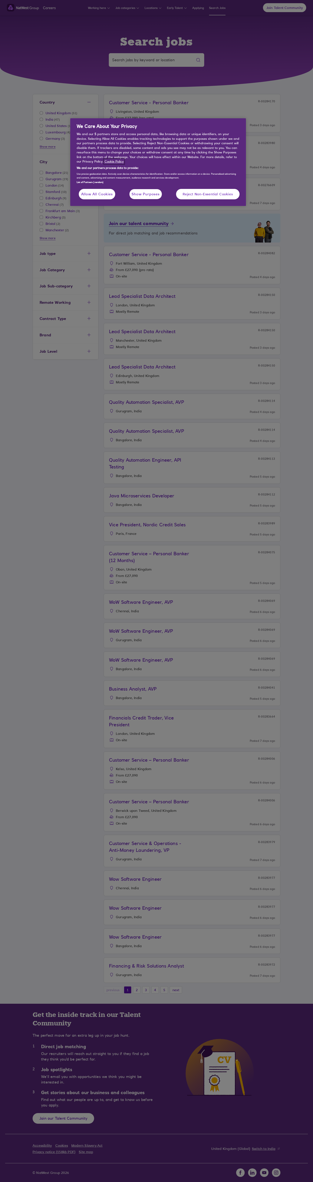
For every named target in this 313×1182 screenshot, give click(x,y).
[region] (158, 162)
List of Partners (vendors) (90, 182)
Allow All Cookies (97, 194)
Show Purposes (146, 194)
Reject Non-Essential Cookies (208, 194)
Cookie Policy (114, 161)
